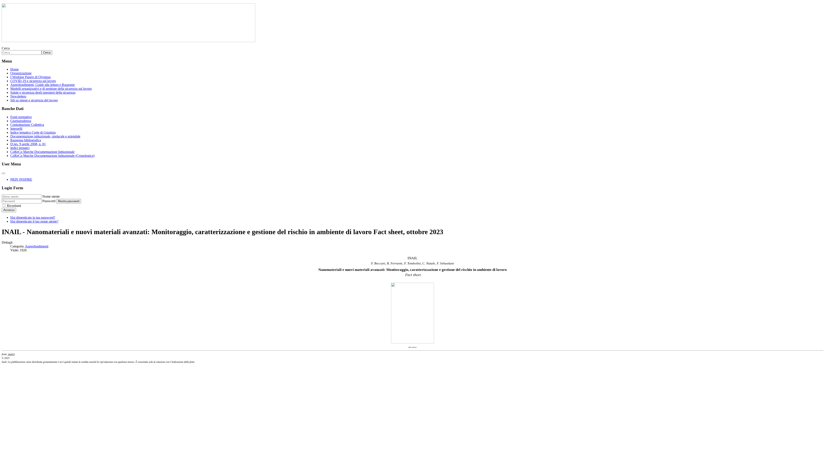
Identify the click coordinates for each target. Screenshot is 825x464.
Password (48, 201)
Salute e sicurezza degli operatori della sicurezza (42, 92)
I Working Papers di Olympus (30, 77)
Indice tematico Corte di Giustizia (33, 132)
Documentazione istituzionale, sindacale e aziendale (45, 136)
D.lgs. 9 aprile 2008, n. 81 (28, 144)
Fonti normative (21, 117)
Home (14, 69)
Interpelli (16, 128)
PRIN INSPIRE (21, 179)
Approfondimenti (36, 246)
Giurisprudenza (20, 121)
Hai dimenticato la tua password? (32, 217)
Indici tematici (19, 148)
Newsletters (18, 96)
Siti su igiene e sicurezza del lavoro (34, 100)
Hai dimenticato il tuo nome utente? (34, 221)
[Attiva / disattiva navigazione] (3, 173)
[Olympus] (128, 41)
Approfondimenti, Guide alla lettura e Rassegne (42, 85)
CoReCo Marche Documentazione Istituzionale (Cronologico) (52, 155)
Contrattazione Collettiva (27, 125)
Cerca (6, 48)
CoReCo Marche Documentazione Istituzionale (42, 152)
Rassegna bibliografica (25, 140)
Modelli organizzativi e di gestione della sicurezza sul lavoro (51, 88)
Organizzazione (21, 73)
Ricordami (14, 206)
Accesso (8, 210)
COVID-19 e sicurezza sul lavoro (33, 81)
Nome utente (51, 196)
